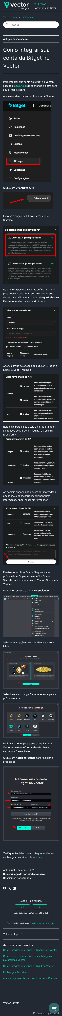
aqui (41, 857)
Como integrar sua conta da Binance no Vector (30, 950)
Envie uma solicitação (42, 923)
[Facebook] (4, 888)
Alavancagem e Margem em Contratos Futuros (30, 978)
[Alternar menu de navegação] (35, 4)
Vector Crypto (10, 17)
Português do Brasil (45, 8)
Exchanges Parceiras (15, 972)
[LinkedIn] (14, 888)
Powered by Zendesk (48, 1013)
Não (39, 907)
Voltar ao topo (11, 934)
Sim (22, 907)
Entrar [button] (42, 4)
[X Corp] (9, 888)
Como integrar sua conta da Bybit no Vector (28, 966)
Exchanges (27, 17)
